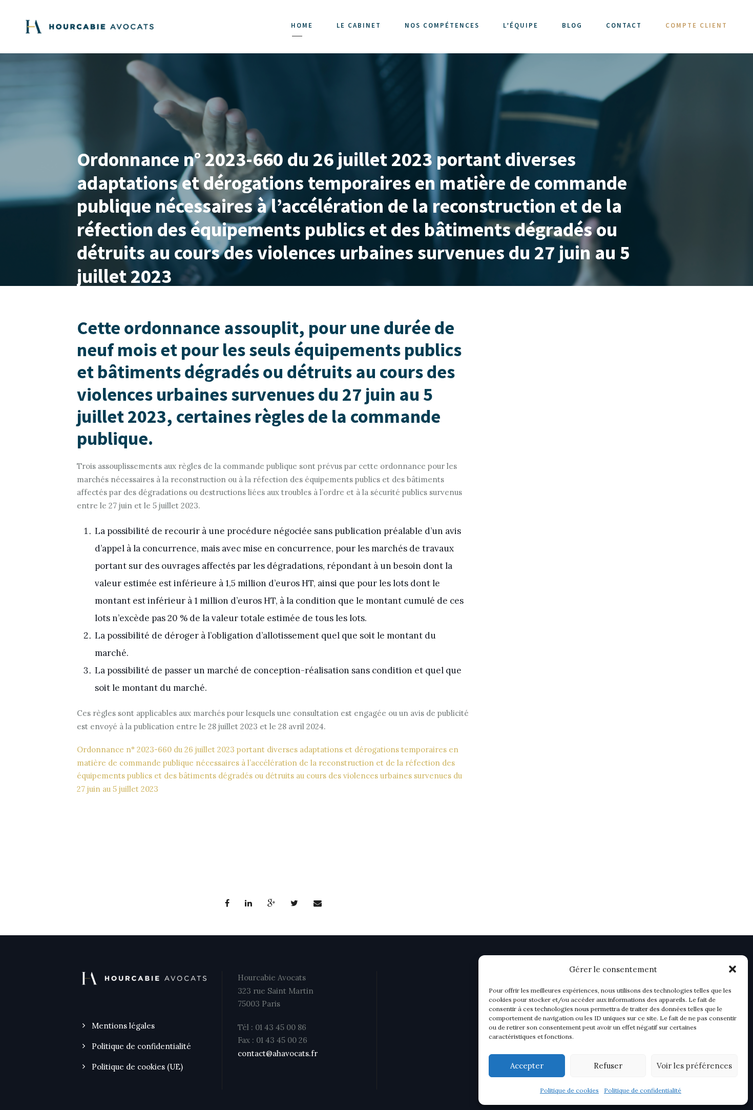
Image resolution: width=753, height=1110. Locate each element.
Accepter (526, 1066)
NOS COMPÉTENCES (442, 25)
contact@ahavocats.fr (278, 1053)
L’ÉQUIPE (520, 25)
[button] (732, 969)
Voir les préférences (694, 1066)
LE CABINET (359, 25)
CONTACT (624, 25)
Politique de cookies (569, 1090)
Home (302, 25)
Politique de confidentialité (642, 1090)
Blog (572, 25)
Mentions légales (123, 1026)
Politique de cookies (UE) (137, 1067)
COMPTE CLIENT (696, 25)
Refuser (608, 1066)
